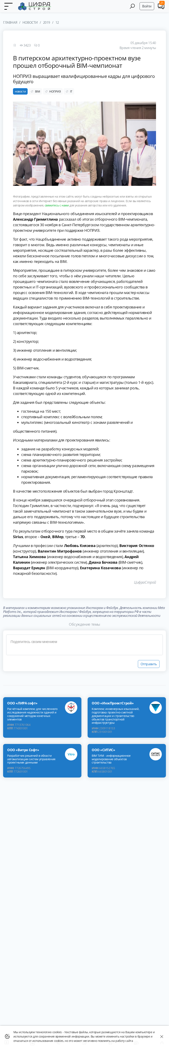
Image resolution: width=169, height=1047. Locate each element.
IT (71, 91)
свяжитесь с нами (57, 205)
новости (20, 91)
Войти (146, 6)
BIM (37, 91)
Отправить (149, 664)
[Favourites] (14, 45)
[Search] (132, 6)
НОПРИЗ (55, 91)
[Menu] (8, 6)
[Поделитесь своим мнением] (84, 645)
